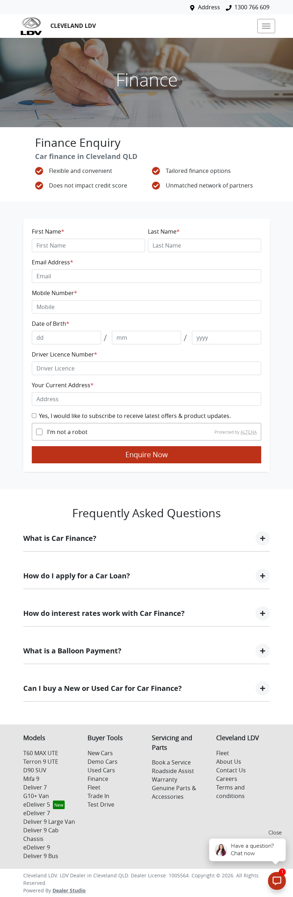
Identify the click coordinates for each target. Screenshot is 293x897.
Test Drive (101, 804)
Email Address (52, 262)
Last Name (164, 231)
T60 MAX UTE (40, 753)
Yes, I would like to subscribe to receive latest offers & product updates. (135, 416)
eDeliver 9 (36, 847)
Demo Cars (103, 762)
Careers (226, 779)
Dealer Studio (69, 890)
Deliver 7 (35, 787)
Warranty (164, 779)
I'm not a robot (67, 432)
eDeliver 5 (36, 804)
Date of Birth (50, 324)
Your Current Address (63, 385)
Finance (98, 779)
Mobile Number (54, 293)
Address (209, 7)
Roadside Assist (173, 771)
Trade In (98, 796)
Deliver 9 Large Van (49, 822)
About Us (228, 762)
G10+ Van (36, 796)
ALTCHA (248, 432)
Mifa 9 (31, 779)
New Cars (100, 753)
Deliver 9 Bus (40, 856)
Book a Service (171, 762)
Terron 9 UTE (40, 762)
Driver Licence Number (64, 354)
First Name (48, 231)
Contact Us (231, 770)
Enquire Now (146, 454)
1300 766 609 (251, 7)
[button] (266, 26)
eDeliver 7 (36, 813)
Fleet (94, 787)
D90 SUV (34, 770)
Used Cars (101, 770)
